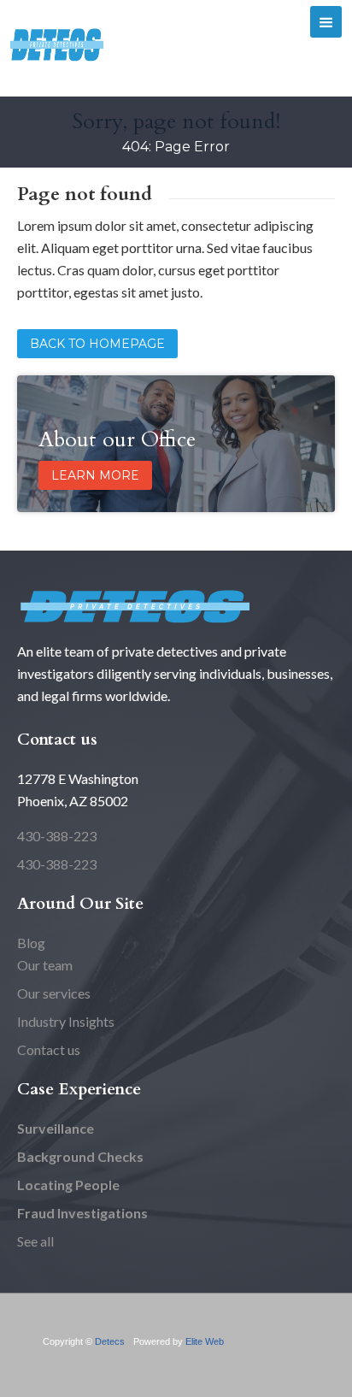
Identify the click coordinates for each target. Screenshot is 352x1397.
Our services (54, 993)
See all (35, 1241)
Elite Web (204, 1341)
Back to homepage (97, 343)
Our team (45, 965)
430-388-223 (57, 836)
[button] (326, 22)
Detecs (110, 1341)
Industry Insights (65, 1021)
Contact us (48, 1049)
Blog (31, 942)
